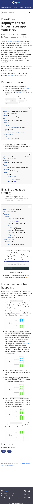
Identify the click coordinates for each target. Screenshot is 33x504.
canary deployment (14, 41)
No (9, 451)
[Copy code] (29, 108)
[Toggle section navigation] (29, 12)
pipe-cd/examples (13, 75)
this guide (26, 88)
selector (18, 92)
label (11, 92)
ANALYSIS (26, 344)
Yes (3, 451)
